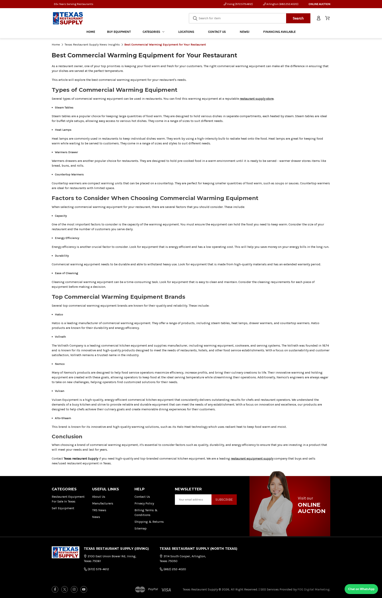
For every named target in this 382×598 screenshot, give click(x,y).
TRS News (99, 510)
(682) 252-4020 (174, 569)
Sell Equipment (63, 508)
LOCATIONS (186, 32)
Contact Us (142, 496)
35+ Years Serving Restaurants (73, 4)
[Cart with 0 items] (327, 18)
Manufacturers (102, 503)
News (96, 517)
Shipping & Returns (149, 522)
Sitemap (140, 528)
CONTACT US (217, 32)
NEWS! (244, 32)
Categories (151, 32)
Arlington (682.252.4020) (282, 4)
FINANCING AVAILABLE (279, 32)
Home (90, 32)
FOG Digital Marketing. (313, 589)
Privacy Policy (144, 503)
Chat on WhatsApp (361, 589)
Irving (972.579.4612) (239, 4)
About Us (98, 496)
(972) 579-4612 (98, 569)
